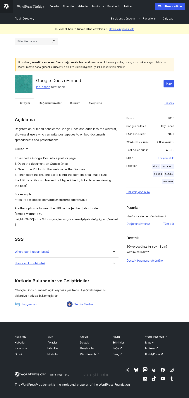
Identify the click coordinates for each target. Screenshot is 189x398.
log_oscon (43, 87)
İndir (169, 83)
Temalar (52, 342)
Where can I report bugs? (32, 251)
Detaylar (24, 103)
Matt (149, 342)
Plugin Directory (24, 18)
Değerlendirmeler (50, 103)
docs (156, 166)
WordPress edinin (170, 6)
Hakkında (20, 336)
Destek (169, 103)
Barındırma (21, 348)
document (167, 166)
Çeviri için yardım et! (121, 29)
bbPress (152, 348)
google (169, 173)
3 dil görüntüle (166, 157)
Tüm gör (168, 224)
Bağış (117, 348)
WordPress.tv (90, 354)
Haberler (20, 342)
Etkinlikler (118, 342)
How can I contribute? (30, 263)
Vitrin (50, 336)
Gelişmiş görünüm (138, 192)
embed (158, 173)
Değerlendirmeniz (138, 224)
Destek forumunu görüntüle (144, 260)
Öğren (84, 336)
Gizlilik (19, 354)
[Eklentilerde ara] (54, 41)
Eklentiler (53, 348)
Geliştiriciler (87, 348)
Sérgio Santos (83, 304)
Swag (118, 354)
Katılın (116, 336)
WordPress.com (156, 336)
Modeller (52, 354)
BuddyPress (154, 354)
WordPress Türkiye (60, 374)
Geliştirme (95, 103)
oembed (168, 181)
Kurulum (75, 103)
